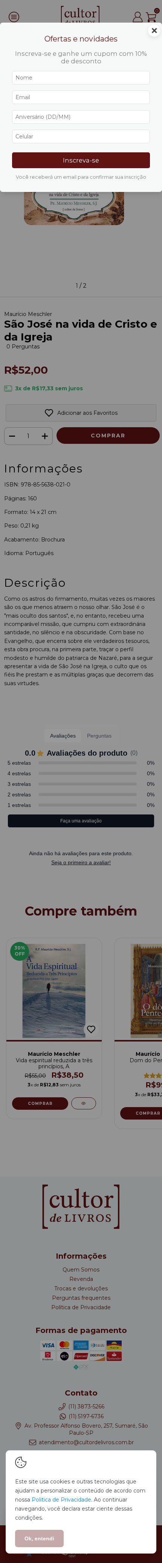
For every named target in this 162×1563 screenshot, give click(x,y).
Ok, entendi (39, 1538)
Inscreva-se (81, 160)
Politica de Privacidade (61, 1499)
